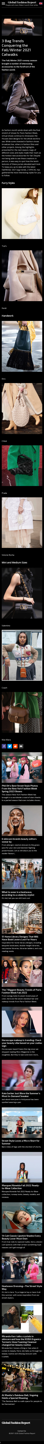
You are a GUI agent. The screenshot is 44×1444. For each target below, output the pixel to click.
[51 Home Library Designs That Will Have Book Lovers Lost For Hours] (22, 918)
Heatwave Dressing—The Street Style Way (22, 1287)
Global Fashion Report (22, 2)
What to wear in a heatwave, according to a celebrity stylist (18, 893)
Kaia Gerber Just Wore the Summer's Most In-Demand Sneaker (21, 1094)
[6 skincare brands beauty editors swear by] (22, 820)
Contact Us (22, 1431)
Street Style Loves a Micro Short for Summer (21, 1142)
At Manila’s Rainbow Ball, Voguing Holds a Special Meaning (20, 1396)
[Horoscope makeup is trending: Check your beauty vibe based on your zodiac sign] (22, 1022)
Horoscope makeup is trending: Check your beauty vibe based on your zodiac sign (22, 1043)
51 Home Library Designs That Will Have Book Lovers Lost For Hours (20, 938)
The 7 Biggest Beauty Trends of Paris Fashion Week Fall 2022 (21, 991)
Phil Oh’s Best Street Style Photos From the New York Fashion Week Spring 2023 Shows (20, 788)
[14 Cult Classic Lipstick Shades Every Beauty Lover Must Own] (22, 1217)
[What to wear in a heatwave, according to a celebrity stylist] (22, 874)
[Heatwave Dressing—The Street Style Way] (22, 1268)
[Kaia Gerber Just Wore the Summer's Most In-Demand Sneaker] (22, 1075)
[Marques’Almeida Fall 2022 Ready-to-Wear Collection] (22, 1167)
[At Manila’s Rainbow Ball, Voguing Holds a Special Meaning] (22, 1377)
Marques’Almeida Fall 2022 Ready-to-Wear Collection (21, 1187)
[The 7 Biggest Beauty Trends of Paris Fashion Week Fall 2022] (22, 971)
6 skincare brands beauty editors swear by (19, 840)
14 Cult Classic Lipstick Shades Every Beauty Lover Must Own (21, 1237)
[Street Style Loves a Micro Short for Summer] (22, 1122)
